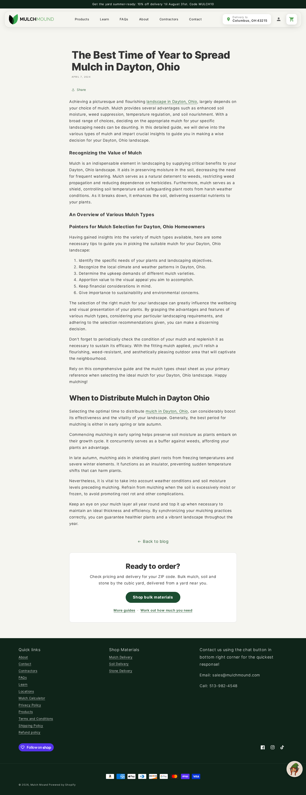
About (23, 657)
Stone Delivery (120, 671)
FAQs (23, 677)
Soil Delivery (119, 664)
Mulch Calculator (32, 698)
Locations (26, 691)
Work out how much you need (166, 610)
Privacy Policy (30, 705)
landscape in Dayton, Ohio (172, 101)
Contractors (28, 671)
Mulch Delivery (120, 657)
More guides (124, 610)
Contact (25, 664)
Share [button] (81, 90)
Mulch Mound (39, 784)
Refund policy (30, 732)
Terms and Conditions (36, 718)
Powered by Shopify (62, 784)
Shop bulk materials (153, 597)
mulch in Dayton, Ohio (167, 411)
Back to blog (155, 541)
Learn (23, 684)
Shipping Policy (31, 725)
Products (26, 712)
